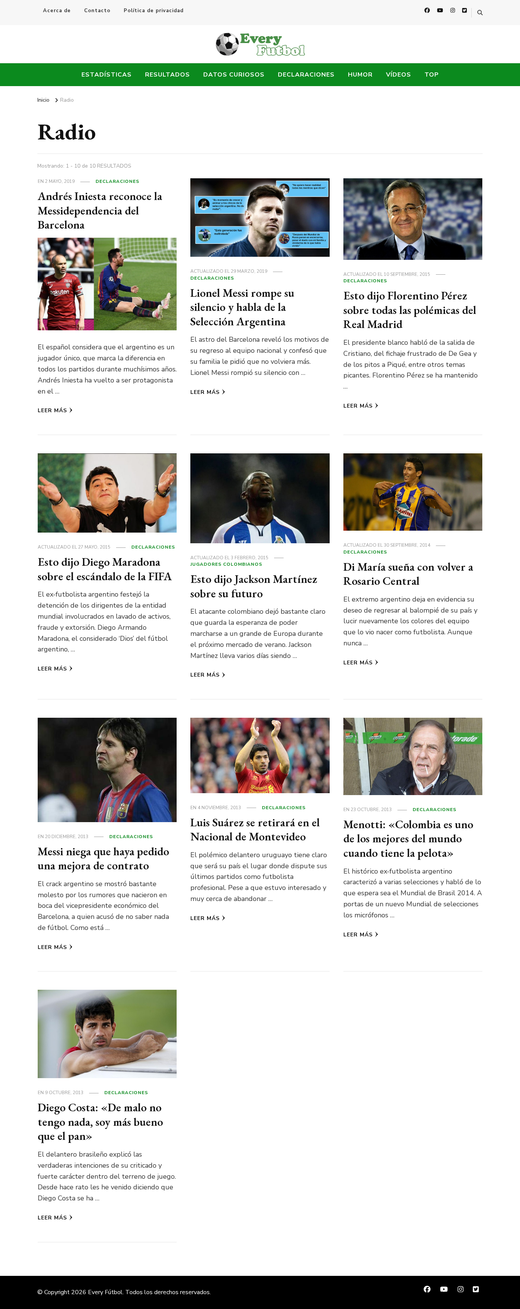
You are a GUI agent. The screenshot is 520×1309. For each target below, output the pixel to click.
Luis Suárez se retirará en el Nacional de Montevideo (255, 829)
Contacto (97, 10)
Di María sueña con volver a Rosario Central (408, 574)
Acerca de (57, 10)
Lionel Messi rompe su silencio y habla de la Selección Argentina (242, 307)
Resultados (167, 74)
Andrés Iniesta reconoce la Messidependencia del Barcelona (100, 210)
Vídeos (398, 74)
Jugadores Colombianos (226, 564)
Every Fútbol (105, 1292)
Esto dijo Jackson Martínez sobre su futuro (253, 586)
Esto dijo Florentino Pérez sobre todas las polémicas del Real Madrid (409, 309)
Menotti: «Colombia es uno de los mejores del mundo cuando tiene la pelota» (408, 838)
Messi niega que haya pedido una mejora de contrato (103, 858)
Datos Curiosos (234, 74)
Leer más (52, 410)
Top (431, 74)
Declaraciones (306, 74)
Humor (360, 74)
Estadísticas (106, 74)
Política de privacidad (153, 10)
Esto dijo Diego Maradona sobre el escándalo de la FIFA (105, 569)
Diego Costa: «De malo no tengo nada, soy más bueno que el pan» (100, 1121)
